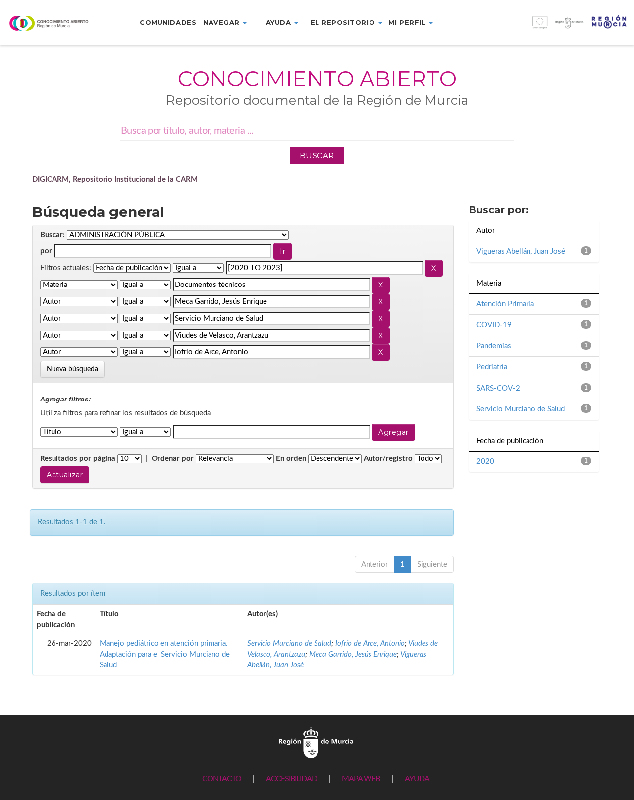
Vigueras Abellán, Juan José (520, 251)
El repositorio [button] (344, 22)
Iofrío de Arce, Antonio (370, 643)
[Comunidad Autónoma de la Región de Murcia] (316, 742)
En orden (291, 458)
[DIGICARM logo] (52, 23)
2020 (485, 461)
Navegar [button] (222, 22)
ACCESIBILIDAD (291, 779)
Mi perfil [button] (407, 22)
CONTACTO (221, 779)
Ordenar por (173, 458)
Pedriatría (491, 367)
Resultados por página (77, 458)
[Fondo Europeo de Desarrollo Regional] (555, 27)
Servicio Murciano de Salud (289, 643)
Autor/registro (388, 458)
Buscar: (52, 235)
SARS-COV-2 (498, 388)
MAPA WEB (361, 779)
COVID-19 (494, 325)
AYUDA (417, 779)
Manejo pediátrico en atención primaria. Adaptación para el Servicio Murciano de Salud (165, 654)
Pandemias (493, 346)
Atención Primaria (505, 304)
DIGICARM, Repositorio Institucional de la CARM (115, 179)
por (46, 251)
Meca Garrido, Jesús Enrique (353, 654)
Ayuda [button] (279, 22)
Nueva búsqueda (72, 369)
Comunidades (168, 22)
